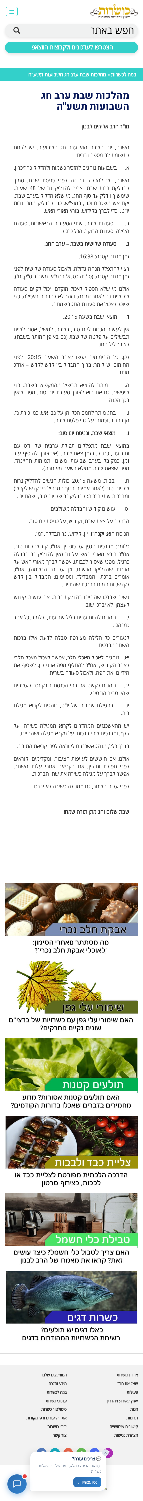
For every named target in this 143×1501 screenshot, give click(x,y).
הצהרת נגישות (126, 1435)
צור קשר (60, 1435)
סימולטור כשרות (54, 1409)
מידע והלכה (58, 1383)
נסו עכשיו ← (87, 1482)
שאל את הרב (127, 1383)
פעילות (132, 1392)
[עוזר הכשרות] (17, 1484)
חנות (134, 1409)
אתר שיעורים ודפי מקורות (46, 1418)
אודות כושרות (127, 1375)
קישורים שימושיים (124, 1426)
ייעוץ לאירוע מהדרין (122, 1401)
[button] (12, 11)
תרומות (132, 1418)
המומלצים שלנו (54, 1375)
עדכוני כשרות (56, 1401)
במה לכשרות (123, 74)
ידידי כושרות (57, 1426)
